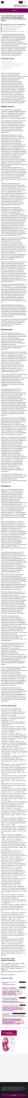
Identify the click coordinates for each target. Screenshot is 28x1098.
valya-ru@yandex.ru (10, 974)
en (25, 2)
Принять (14, 1095)
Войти (15, 10)
